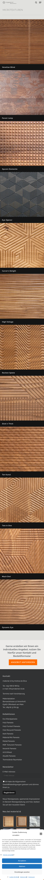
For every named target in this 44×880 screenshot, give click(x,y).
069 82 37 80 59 (12, 707)
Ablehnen (22, 866)
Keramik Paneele (9, 748)
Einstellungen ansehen (22, 872)
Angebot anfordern (23, 662)
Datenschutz (23, 877)
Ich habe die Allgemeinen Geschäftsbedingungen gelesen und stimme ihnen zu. (21, 784)
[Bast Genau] (22, 821)
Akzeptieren (22, 861)
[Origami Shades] (35, 821)
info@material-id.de (16, 689)
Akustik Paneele (9, 756)
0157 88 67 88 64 (12, 686)
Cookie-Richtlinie (14, 877)
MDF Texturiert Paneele (12, 745)
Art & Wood (7, 752)
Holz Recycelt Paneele (12, 730)
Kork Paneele (8, 734)
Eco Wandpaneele (10, 719)
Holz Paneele (8, 723)
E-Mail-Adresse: (9, 772)
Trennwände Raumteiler (12, 760)
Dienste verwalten (8, 855)
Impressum (31, 877)
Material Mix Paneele (11, 737)
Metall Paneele (9, 741)
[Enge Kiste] (9, 821)
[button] (41, 834)
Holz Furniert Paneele (11, 726)
